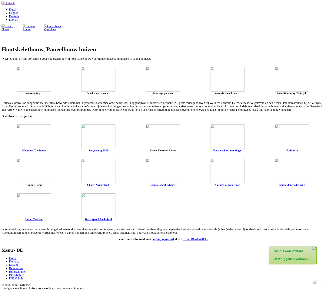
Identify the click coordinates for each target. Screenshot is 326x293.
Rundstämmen (17, 271)
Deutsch (14, 16)
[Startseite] (8, 3)
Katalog (13, 264)
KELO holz (16, 278)
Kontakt (14, 261)
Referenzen (16, 268)
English (13, 12)
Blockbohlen (16, 275)
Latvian (13, 19)
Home (12, 258)
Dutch (12, 9)
